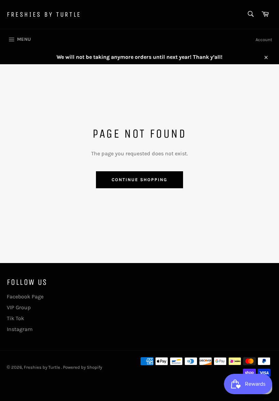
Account (264, 39)
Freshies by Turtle (44, 14)
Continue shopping (139, 179)
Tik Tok (15, 318)
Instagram (20, 329)
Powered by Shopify (82, 367)
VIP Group (19, 307)
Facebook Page (25, 296)
